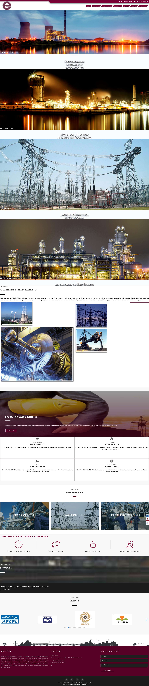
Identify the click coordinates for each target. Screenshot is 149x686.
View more (24, 524)
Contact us (143, 6)
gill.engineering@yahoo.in (141, 1)
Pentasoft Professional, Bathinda (78, 684)
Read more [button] (11, 430)
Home (88, 6)
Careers (134, 6)
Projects (117, 6)
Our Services (106, 6)
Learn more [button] (7, 589)
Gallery (126, 6)
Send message (107, 670)
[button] (64, 627)
